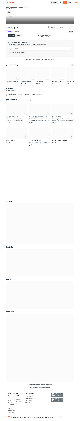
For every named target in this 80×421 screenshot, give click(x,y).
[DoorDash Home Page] (11, 2)
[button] (40, 50)
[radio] (11, 35)
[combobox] (41, 48)
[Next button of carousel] (72, 65)
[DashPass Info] (48, 36)
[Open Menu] (3, 2)
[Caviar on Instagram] (62, 417)
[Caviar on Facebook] (57, 417)
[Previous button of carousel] (69, 65)
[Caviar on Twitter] (60, 417)
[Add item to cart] (18, 78)
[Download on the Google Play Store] (57, 400)
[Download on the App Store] (57, 395)
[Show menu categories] (6, 95)
